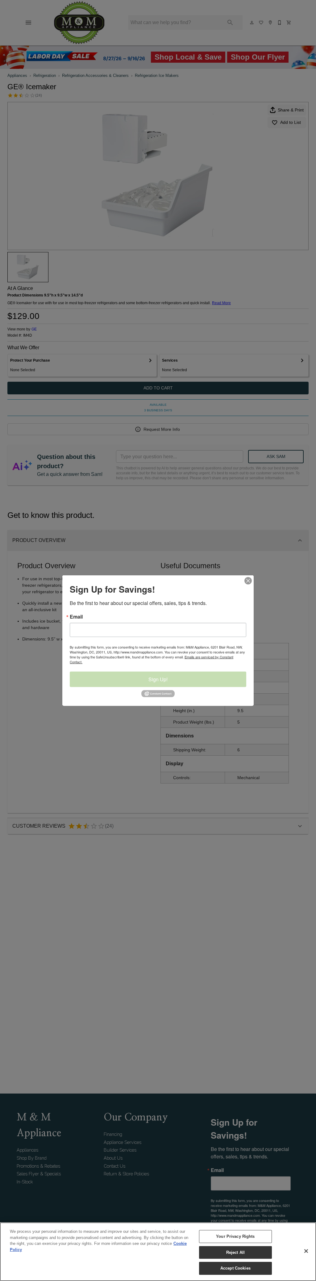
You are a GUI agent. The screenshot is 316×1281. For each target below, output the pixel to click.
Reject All (235, 1252)
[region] (158, 1251)
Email (76, 616)
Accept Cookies (235, 1268)
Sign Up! (158, 679)
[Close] (306, 1251)
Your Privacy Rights (235, 1236)
